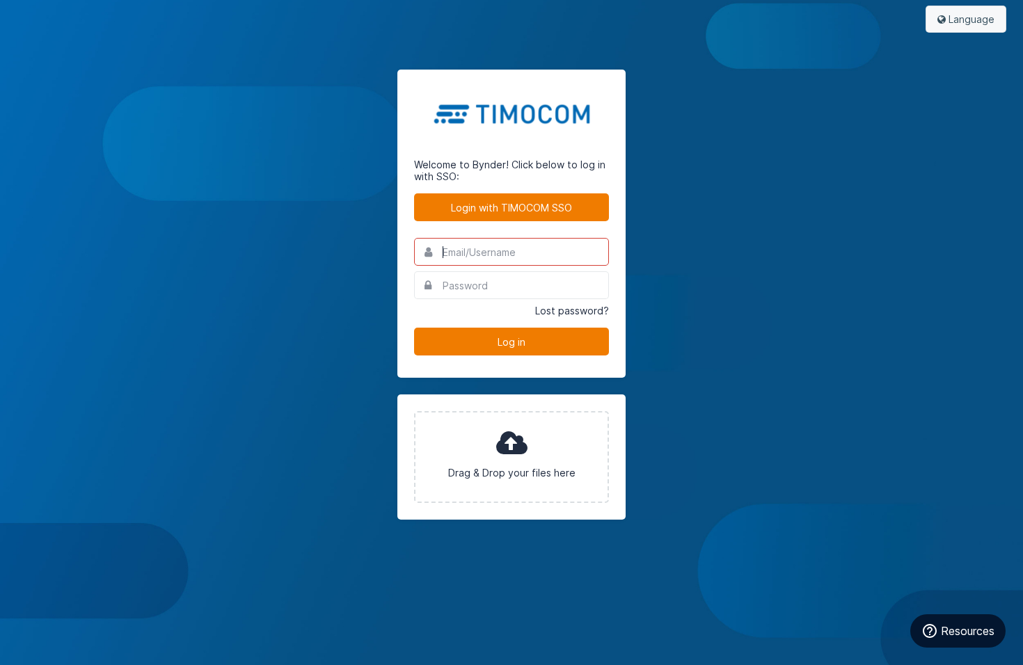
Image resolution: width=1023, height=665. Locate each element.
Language (970, 19)
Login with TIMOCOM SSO (511, 208)
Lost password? (572, 311)
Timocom (511, 114)
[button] (511, 457)
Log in (511, 342)
